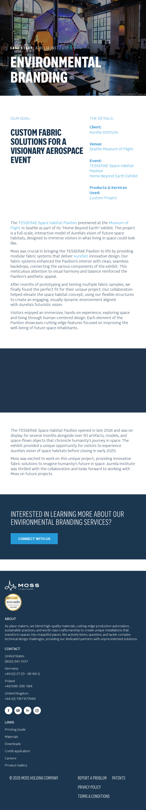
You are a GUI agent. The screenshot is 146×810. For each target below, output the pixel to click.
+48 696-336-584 (19, 686)
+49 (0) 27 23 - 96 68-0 (22, 673)
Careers (10, 758)
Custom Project (103, 197)
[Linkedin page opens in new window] (27, 710)
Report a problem (92, 778)
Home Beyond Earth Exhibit (114, 175)
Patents (118, 778)
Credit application (17, 751)
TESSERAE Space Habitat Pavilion (47, 222)
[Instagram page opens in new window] (37, 710)
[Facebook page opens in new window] (8, 710)
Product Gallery (16, 765)
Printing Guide (15, 729)
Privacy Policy (89, 787)
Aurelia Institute (104, 132)
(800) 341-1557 (16, 661)
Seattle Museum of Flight (111, 148)
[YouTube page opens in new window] (18, 710)
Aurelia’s (81, 255)
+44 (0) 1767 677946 (20, 698)
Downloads (13, 744)
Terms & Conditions (94, 796)
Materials (11, 736)
